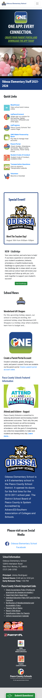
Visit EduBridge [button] (21, 283)
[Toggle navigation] (37, 3)
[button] (20, 695)
